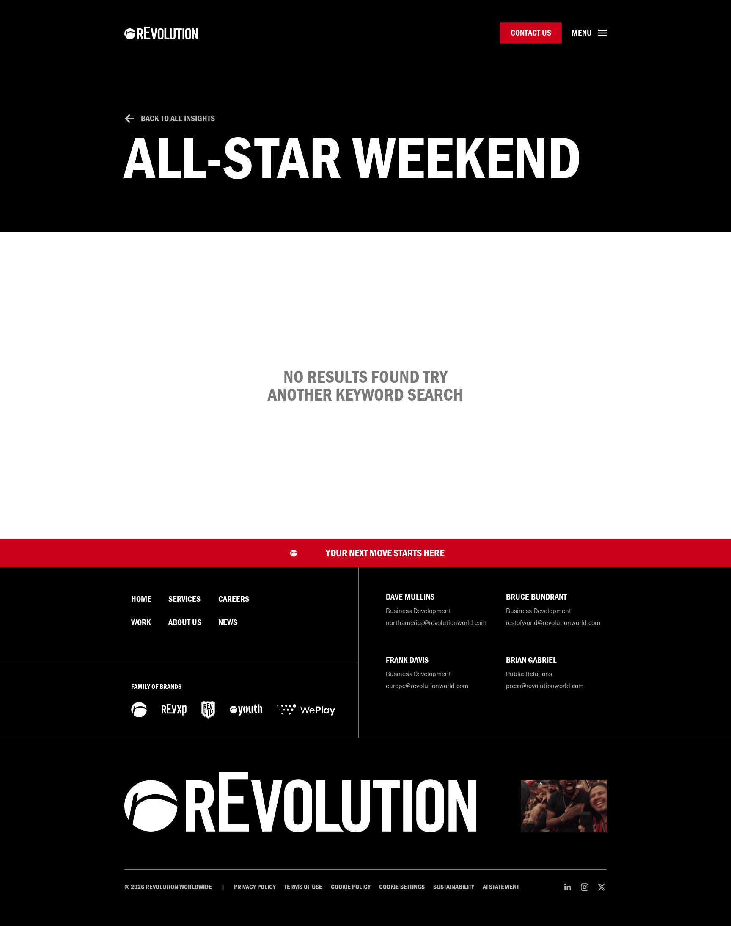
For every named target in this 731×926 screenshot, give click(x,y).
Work (141, 622)
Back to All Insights (178, 118)
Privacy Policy (255, 887)
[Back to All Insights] (129, 118)
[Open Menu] (602, 33)
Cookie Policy (351, 887)
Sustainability (453, 887)
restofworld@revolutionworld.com (553, 622)
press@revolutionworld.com (545, 685)
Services (184, 599)
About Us (184, 622)
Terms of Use (303, 887)
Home (141, 599)
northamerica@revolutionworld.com (436, 622)
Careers (233, 599)
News (227, 622)
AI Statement (501, 887)
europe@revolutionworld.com (427, 685)
